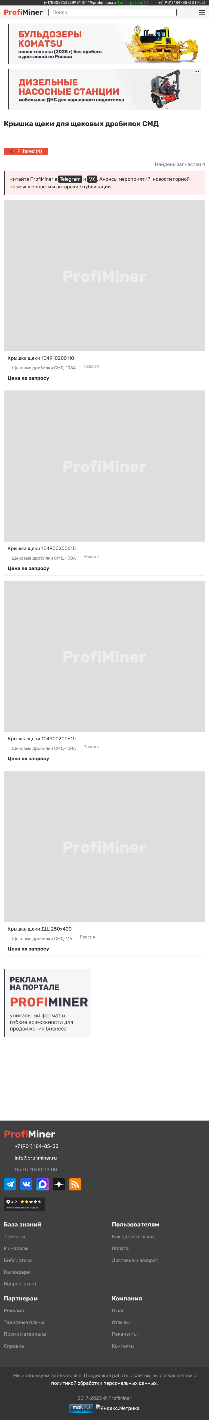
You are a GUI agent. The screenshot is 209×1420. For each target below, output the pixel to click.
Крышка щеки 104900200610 (42, 548)
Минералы (16, 1248)
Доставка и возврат (135, 1260)
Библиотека (18, 1260)
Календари (17, 1272)
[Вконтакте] (26, 1189)
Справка (14, 1346)
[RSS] (75, 1189)
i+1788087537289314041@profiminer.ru (80, 2)
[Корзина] (186, 12)
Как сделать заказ (133, 1237)
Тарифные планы (24, 1322)
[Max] (42, 1189)
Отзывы (121, 1322)
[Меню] (202, 12)
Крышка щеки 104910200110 (41, 358)
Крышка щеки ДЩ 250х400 (40, 929)
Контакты (123, 1346)
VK (92, 179)
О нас (118, 1311)
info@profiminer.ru (36, 1158)
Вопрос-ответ (20, 1284)
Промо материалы (25, 1334)
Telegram (70, 179)
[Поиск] (170, 12)
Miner (23, 12)
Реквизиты (125, 1334)
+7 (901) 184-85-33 (176, 2)
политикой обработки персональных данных (104, 1383)
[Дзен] (59, 1189)
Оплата (120, 1248)
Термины (14, 1237)
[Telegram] (10, 1189)
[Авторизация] (193, 12)
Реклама (14, 1311)
